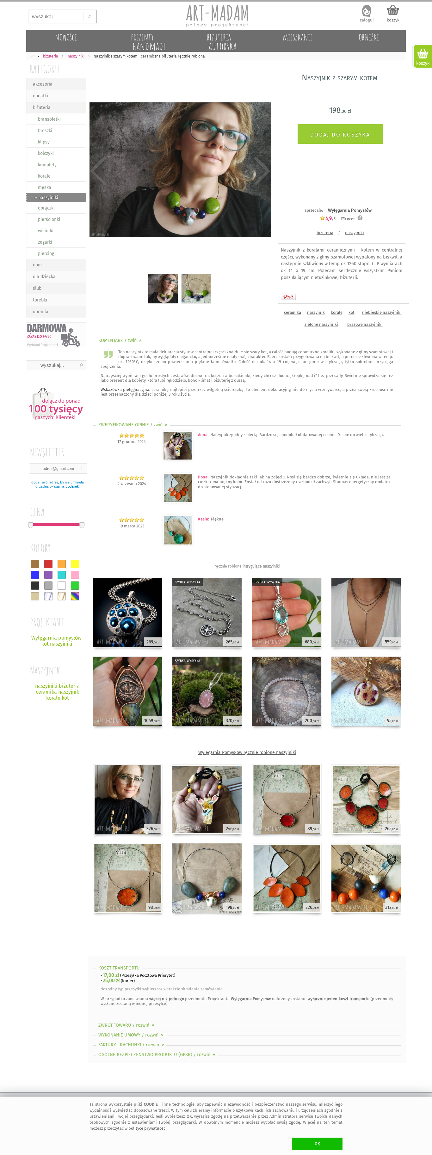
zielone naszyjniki (321, 324)
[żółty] (75, 564)
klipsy (44, 142)
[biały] (62, 585)
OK (317, 1143)
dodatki (40, 96)
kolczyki (46, 153)
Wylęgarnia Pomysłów (350, 210)
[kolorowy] (75, 596)
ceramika (292, 312)
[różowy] (75, 575)
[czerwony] (48, 564)
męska (44, 187)
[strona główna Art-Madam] (216, 16)
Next (261, 171)
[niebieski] (35, 575)
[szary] (48, 585)
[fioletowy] (48, 575)
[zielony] (75, 585)
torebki (40, 300)
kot (352, 312)
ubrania (40, 311)
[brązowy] (35, 564)
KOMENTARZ (120, 340)
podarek (72, 486)
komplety (47, 164)
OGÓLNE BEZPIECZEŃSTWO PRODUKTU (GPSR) (157, 1054)
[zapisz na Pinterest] (288, 297)
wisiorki (45, 231)
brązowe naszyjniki (365, 324)
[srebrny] (48, 596)
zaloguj (367, 20)
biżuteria (42, 107)
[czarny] (35, 585)
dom (37, 265)
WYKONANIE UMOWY (131, 1035)
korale (44, 176)
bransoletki (49, 119)
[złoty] (62, 596)
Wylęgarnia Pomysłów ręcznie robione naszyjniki (247, 752)
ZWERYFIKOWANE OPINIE (133, 425)
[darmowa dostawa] (56, 334)
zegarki (45, 242)
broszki (45, 130)
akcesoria (42, 84)
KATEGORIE (44, 69)
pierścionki (49, 219)
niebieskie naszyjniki (382, 312)
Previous (98, 171)
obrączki (46, 208)
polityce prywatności (147, 1128)
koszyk (393, 20)
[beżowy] (35, 596)
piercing (46, 253)
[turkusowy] (62, 575)
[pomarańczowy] (62, 564)
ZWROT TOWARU (127, 1025)
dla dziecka (44, 276)
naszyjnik (316, 312)
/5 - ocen (340, 219)
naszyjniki (354, 232)
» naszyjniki (46, 197)
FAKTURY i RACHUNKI (131, 1045)
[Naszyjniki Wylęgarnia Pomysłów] (178, 459)
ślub (37, 288)
